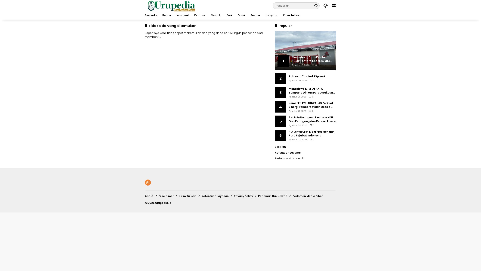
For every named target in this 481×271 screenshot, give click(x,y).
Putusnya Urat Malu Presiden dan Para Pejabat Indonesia (311, 133)
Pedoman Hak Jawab (272, 196)
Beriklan (280, 147)
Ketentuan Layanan (288, 153)
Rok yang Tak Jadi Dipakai (307, 76)
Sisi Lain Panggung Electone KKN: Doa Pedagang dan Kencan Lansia (312, 119)
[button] (316, 5)
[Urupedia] (171, 5)
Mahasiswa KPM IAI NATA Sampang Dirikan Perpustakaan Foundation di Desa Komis (311, 90)
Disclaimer (166, 196)
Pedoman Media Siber (308, 196)
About (149, 196)
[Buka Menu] (334, 5)
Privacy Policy (243, 196)
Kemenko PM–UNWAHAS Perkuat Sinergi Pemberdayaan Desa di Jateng (311, 105)
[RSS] (148, 183)
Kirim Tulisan (187, 196)
